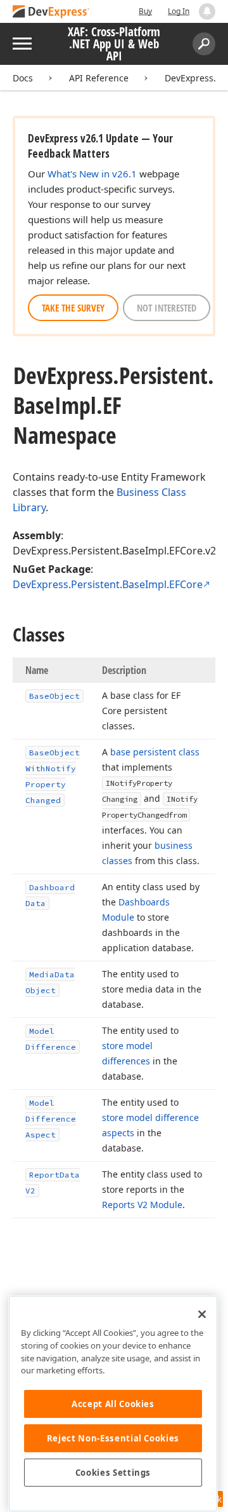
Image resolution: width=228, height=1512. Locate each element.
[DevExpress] (51, 12)
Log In (178, 11)
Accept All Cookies (113, 1404)
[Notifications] (207, 11)
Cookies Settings (113, 1472)
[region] (113, 1403)
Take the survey (73, 307)
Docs (23, 78)
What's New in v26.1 (92, 173)
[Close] (202, 1314)
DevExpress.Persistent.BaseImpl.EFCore (108, 584)
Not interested (166, 307)
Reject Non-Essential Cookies (113, 1438)
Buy (145, 11)
